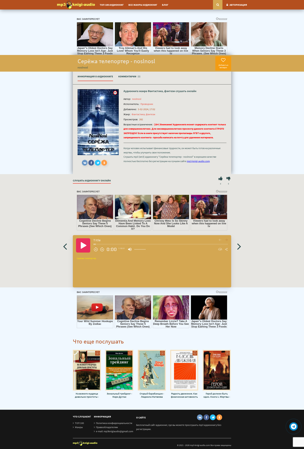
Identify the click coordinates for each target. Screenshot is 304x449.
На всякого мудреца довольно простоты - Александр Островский (87, 395)
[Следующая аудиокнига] (239, 246)
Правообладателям (107, 427)
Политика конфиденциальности (114, 423)
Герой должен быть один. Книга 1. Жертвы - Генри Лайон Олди (216, 395)
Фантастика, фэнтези (161, 91)
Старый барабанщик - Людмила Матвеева (152, 395)
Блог (165, 4)
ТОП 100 (79, 423)
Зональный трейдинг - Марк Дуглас (119, 395)
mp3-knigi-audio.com (198, 161)
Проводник (146, 104)
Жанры (79, 427)
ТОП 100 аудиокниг (112, 4)
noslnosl (136, 98)
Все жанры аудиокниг (142, 4)
